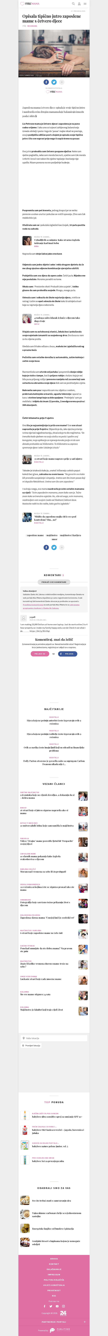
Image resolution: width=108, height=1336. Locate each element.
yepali (32, 617)
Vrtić (36, 324)
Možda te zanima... (42, 237)
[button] (85, 3)
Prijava (69, 654)
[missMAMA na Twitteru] (50, 1306)
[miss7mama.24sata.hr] (29, 3)
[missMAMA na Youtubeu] (57, 1306)
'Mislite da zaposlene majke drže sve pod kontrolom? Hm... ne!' (55, 518)
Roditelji (39, 462)
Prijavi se (40, 654)
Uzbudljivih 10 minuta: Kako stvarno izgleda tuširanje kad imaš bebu (57, 241)
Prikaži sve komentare (54, 582)
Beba (36, 246)
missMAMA (32, 26)
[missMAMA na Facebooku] (44, 1306)
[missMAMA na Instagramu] (63, 1306)
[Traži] (73, 3)
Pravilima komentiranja (33, 605)
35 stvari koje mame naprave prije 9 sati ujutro (58, 458)
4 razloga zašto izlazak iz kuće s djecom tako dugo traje (57, 319)
